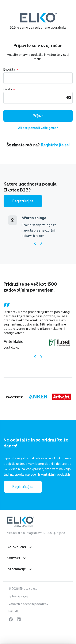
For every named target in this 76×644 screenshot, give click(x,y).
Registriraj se (23, 201)
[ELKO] (38, 15)
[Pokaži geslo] (68, 97)
